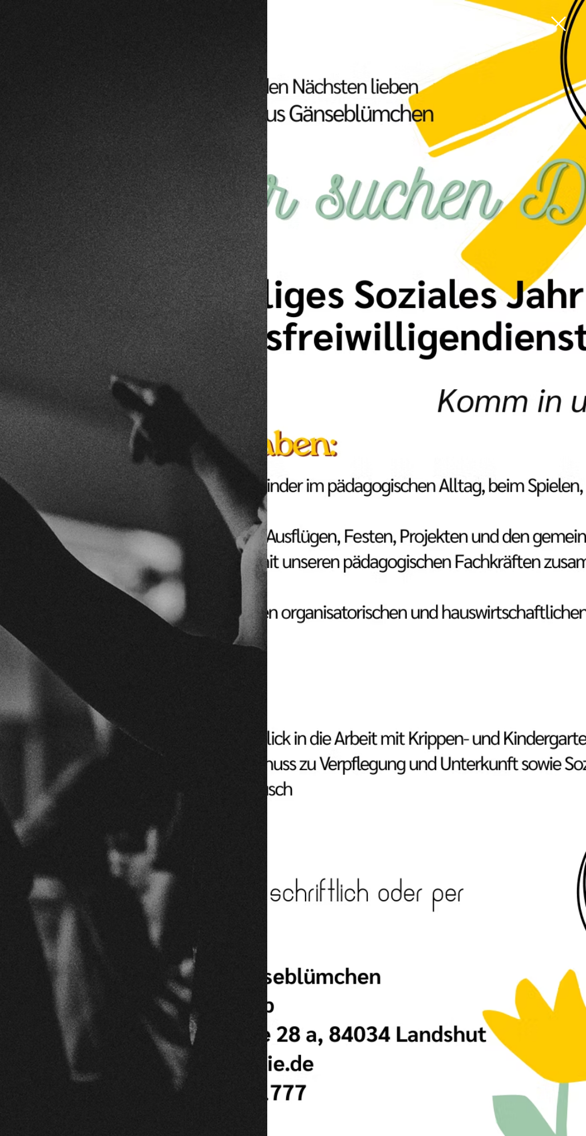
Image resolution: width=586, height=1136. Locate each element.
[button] (558, 24)
